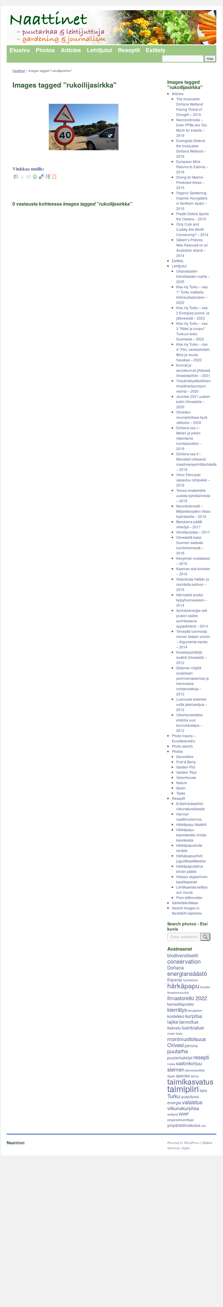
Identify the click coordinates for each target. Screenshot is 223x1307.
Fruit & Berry (186, 761)
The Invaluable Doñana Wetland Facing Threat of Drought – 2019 (189, 106)
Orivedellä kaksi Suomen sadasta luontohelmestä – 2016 (190, 545)
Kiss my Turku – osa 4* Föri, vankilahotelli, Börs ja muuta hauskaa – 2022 (193, 352)
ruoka (171, 1064)
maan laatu (175, 1033)
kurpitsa (193, 1015)
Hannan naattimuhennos (189, 816)
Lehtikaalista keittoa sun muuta (192, 889)
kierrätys (177, 1009)
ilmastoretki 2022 (187, 998)
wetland (172, 1114)
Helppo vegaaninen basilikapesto (192, 879)
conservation (184, 961)
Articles (71, 50)
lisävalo (174, 1028)
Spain (181, 787)
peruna (191, 1045)
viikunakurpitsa (183, 1108)
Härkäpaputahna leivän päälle (189, 869)
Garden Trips (186, 772)
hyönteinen (190, 980)
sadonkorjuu (189, 1063)
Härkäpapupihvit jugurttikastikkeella (191, 858)
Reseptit (129, 50)
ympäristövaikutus (183, 1125)
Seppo (185, 1147)
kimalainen (195, 1010)
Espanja (174, 979)
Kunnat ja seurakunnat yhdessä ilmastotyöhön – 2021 (193, 370)
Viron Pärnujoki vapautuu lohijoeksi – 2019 (193, 479)
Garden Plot (185, 766)
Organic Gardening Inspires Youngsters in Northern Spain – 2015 (191, 200)
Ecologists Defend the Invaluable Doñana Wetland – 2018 (191, 148)
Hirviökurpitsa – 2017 (193, 532)
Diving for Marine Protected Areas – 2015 (190, 182)
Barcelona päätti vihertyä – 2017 (189, 524)
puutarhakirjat (180, 1058)
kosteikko (175, 1016)
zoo (203, 1125)
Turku (173, 1096)
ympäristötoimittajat (180, 1120)
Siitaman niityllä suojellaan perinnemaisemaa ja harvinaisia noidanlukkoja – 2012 (192, 680)
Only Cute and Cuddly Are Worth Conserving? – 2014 (192, 229)
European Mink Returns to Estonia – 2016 (192, 166)
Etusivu (20, 50)
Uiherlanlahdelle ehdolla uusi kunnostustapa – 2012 (189, 722)
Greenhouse (186, 777)
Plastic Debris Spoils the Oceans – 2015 (192, 216)
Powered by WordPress (183, 1142)
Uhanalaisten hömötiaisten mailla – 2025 (193, 276)
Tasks (180, 793)
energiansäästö (187, 973)
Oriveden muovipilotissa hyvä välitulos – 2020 (191, 417)
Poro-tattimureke (189, 897)
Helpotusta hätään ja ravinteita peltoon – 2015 (192, 584)
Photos (45, 50)
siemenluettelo (195, 1070)
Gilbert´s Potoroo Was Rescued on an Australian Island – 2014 (192, 247)
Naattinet (18, 70)
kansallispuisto (180, 1004)
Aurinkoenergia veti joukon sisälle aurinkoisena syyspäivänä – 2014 (192, 618)
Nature (181, 782)
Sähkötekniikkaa (185, 902)
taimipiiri (183, 1088)
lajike (172, 1021)
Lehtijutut (99, 50)
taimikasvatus (190, 1081)
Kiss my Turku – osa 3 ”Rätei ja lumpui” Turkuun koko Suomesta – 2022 (192, 331)
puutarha (177, 1051)
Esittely (156, 50)
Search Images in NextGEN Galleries (187, 910)
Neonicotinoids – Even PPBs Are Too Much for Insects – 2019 (191, 127)
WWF (184, 1114)
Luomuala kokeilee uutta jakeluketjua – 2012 (191, 704)
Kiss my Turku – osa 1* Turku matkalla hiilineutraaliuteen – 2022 (192, 294)
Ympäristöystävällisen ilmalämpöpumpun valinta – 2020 (193, 386)
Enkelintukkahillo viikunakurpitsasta (190, 806)
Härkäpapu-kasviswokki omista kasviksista (191, 834)
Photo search (182, 746)
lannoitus (188, 1021)
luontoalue (193, 1027)
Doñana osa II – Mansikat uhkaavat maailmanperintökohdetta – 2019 (196, 461)
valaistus (192, 1102)
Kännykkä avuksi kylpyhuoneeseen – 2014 (191, 600)
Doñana (175, 967)
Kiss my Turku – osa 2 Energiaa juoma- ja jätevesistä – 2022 (192, 312)
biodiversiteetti (182, 955)
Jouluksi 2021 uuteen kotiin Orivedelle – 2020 (193, 401)
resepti (201, 1057)
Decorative (184, 756)
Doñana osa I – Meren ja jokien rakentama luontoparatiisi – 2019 (189, 438)
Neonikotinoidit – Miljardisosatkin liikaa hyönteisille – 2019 (193, 511)
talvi (203, 1090)
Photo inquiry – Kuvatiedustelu (184, 738)
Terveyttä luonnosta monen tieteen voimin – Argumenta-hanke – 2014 (193, 639)
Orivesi (175, 1045)
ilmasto (205, 987)
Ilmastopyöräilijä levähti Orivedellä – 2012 (191, 657)
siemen (175, 1069)
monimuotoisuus (186, 1039)
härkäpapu (183, 985)
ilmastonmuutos (178, 992)
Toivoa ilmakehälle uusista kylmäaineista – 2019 (193, 495)
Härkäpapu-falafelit (191, 824)
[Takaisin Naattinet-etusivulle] (111, 27)
